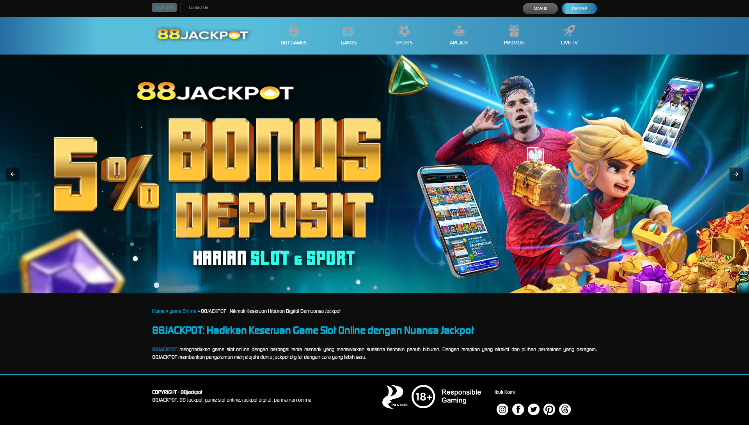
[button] (13, 174)
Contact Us (198, 7)
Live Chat (164, 7)
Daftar (579, 8)
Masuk (540, 8)
